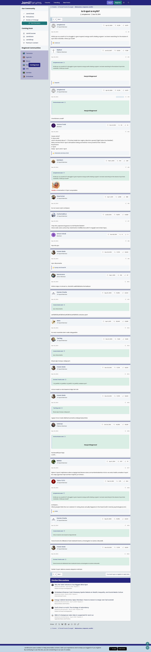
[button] (124, 3)
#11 (128, 299)
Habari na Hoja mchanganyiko (63, 588)
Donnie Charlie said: (58, 379)
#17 (128, 468)
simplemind (86, 14)
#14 (128, 374)
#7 (128, 221)
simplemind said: (58, 62)
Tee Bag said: (57, 408)
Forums (47, 3)
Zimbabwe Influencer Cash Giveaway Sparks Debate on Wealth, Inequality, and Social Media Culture (89, 592)
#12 (128, 328)
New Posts (66, 3)
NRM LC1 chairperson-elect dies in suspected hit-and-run (74, 615)
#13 (128, 345)
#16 (128, 431)
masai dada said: (58, 305)
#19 (128, 525)
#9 (128, 259)
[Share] (126, 32)
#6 (128, 203)
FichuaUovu (30, 17)
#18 (128, 488)
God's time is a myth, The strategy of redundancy (72, 607)
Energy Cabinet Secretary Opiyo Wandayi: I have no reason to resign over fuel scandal (84, 600)
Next (59, 19)
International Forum (60, 596)
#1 (128, 32)
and (62, 153)
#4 (128, 132)
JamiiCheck (30, 14)
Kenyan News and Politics (62, 603)
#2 (128, 57)
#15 (128, 402)
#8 (128, 241)
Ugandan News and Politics (62, 619)
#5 (128, 167)
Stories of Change (32, 20)
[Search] (128, 3)
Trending (57, 3)
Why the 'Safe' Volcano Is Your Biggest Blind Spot (71, 585)
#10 (128, 282)
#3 (128, 97)
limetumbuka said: (58, 102)
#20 (128, 554)
